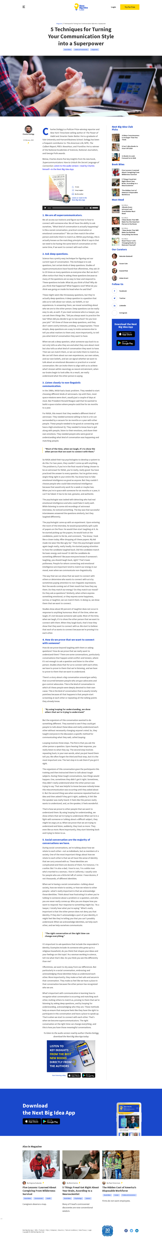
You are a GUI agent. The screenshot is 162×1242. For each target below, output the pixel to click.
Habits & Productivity (81, 50)
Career (116, 1195)
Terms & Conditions (71, 1230)
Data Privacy (82, 1230)
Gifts (36, 1230)
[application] (71, 208)
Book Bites (67, 50)
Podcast (41, 1230)
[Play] (45, 208)
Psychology (78, 1198)
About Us (60, 1230)
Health (48, 1198)
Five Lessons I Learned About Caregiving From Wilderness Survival (39, 1191)
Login (113, 7)
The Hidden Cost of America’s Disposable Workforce (119, 1189)
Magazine (59, 24)
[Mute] (91, 208)
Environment (39, 1198)
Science (88, 1198)
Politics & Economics (128, 1195)
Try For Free (130, 7)
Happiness (95, 50)
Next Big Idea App (28, 1230)
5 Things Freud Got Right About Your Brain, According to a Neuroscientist (80, 1191)
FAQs (47, 1230)
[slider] (95, 208)
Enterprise (53, 1230)
